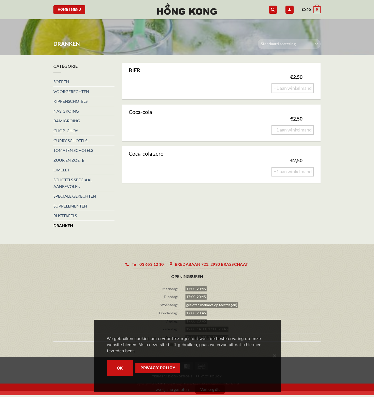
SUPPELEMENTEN (70, 205)
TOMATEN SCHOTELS (73, 150)
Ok (120, 368)
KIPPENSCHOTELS (70, 101)
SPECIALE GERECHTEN (74, 196)
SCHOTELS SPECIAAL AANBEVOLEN (72, 183)
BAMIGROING (66, 120)
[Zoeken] (273, 10)
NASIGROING (66, 111)
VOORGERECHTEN (71, 91)
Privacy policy (158, 367)
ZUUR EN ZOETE (68, 160)
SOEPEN (61, 81)
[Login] (289, 10)
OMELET (61, 169)
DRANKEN (63, 225)
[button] (311, 10)
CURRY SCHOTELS (70, 140)
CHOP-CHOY (65, 130)
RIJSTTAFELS (65, 215)
